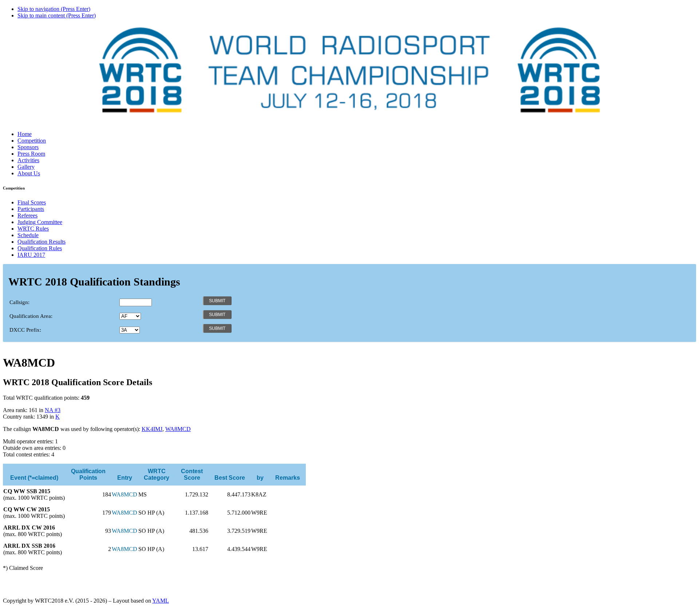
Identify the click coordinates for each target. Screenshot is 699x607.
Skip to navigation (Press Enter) (53, 9)
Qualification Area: (30, 316)
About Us (28, 173)
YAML (160, 601)
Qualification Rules (39, 248)
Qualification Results (41, 242)
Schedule (28, 235)
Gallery (26, 167)
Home (24, 134)
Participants (30, 209)
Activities (28, 160)
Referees (27, 215)
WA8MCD (178, 429)
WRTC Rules (33, 228)
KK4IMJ (152, 429)
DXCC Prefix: (25, 330)
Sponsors (28, 147)
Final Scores (31, 202)
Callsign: (19, 302)
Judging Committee (39, 222)
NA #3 (52, 410)
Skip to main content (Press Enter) (56, 15)
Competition (31, 140)
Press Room (31, 154)
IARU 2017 (31, 255)
